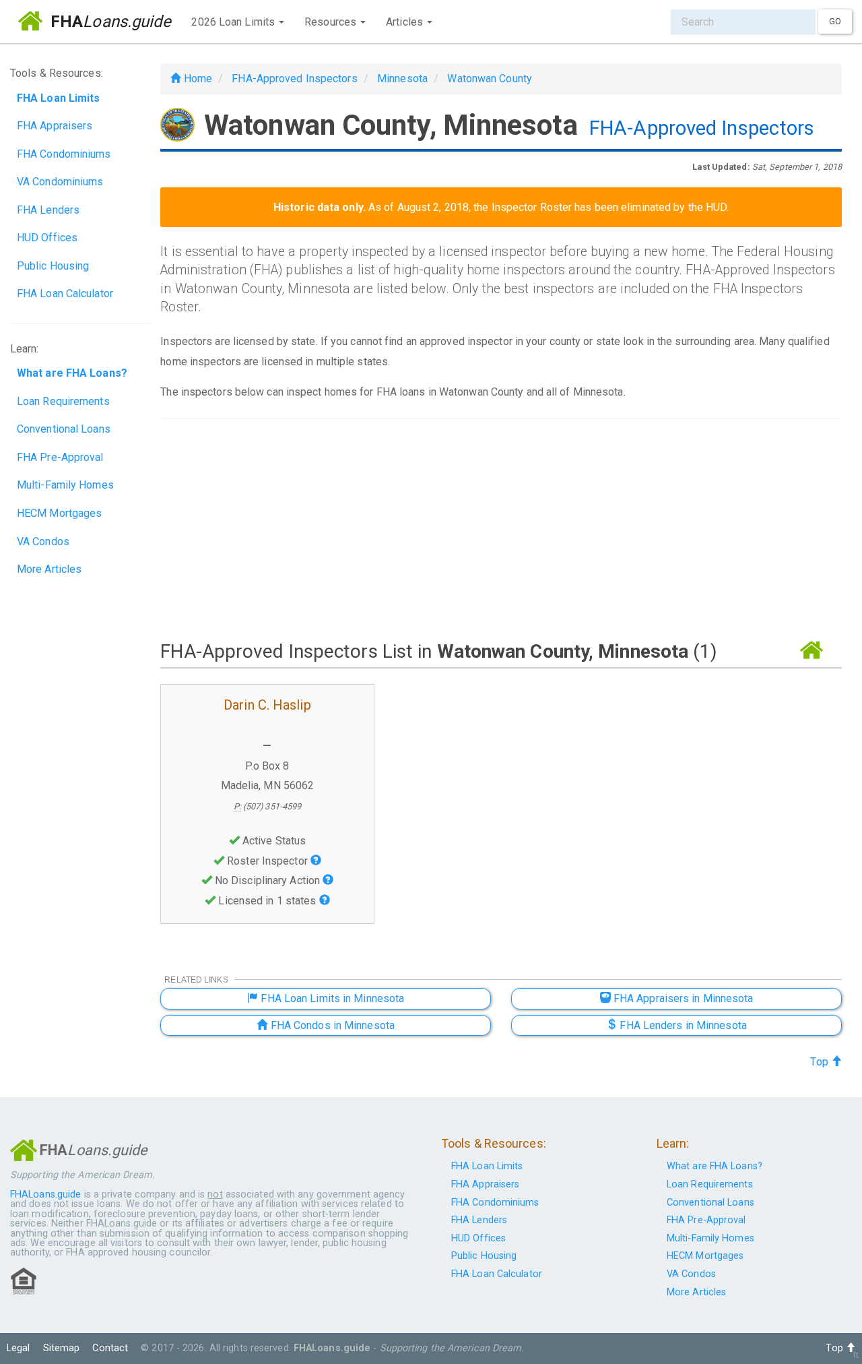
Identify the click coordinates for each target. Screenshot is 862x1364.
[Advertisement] (501, 528)
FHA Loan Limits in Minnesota (331, 998)
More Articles (49, 569)
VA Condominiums (60, 181)
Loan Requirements (63, 401)
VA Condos (43, 541)
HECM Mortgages (59, 513)
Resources (331, 22)
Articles (406, 22)
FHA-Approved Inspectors (294, 78)
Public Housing (53, 265)
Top (820, 1061)
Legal (18, 1348)
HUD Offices (47, 237)
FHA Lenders (48, 210)
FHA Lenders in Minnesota (682, 1025)
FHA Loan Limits (487, 1166)
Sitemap (61, 1348)
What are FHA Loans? (714, 1166)
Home (196, 78)
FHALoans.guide (45, 1194)
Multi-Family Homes (65, 484)
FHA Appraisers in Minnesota (682, 998)
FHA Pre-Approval (60, 457)
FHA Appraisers (54, 125)
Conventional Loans (63, 429)
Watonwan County (489, 78)
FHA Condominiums (64, 154)
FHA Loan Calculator (65, 293)
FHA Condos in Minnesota (331, 1025)
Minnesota (402, 78)
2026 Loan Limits (234, 22)
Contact (110, 1348)
